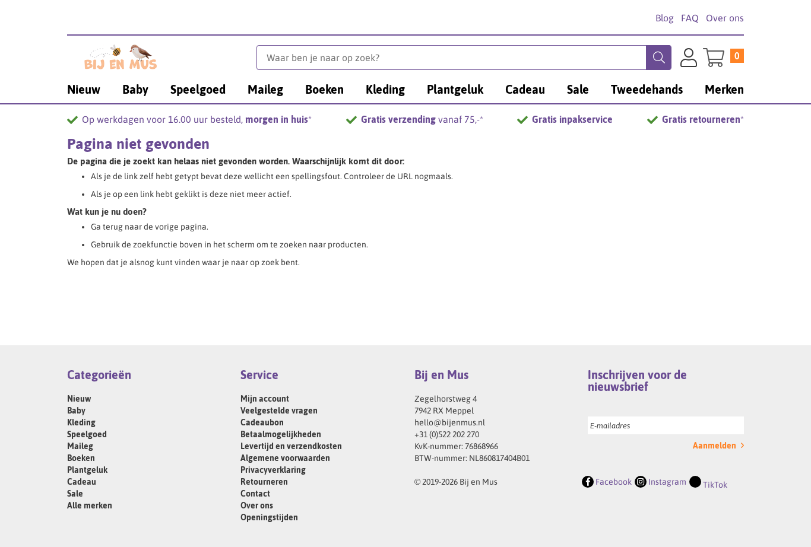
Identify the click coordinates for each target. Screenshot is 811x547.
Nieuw (79, 398)
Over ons (725, 17)
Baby (76, 410)
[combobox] (463, 57)
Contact (255, 493)
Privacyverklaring (273, 470)
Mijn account (264, 398)
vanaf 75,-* (422, 119)
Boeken (81, 458)
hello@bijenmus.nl (449, 422)
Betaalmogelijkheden (280, 434)
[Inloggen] (688, 59)
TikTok (714, 484)
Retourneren (264, 481)
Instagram (666, 481)
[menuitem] (83, 89)
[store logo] (161, 56)
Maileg (80, 446)
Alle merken (89, 505)
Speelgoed (87, 434)
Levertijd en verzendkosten (291, 446)
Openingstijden (269, 517)
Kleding (81, 422)
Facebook (613, 481)
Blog (664, 17)
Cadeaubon (262, 422)
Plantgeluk (87, 470)
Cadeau (81, 481)
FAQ (690, 17)
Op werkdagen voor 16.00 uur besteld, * (197, 119)
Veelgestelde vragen (279, 410)
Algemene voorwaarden (285, 458)
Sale (75, 493)
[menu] (405, 89)
